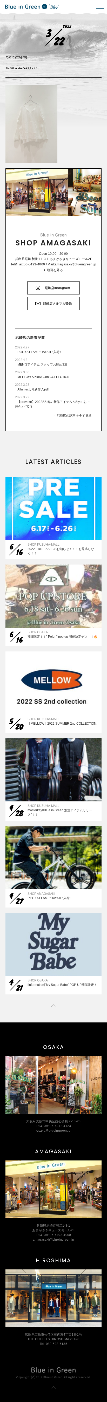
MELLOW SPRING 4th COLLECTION (43, 377)
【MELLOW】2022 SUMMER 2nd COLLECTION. (62, 723)
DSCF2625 (16, 58)
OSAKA (53, 1047)
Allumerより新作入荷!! (33, 389)
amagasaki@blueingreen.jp (75, 264)
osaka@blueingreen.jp (53, 1130)
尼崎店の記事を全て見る (74, 415)
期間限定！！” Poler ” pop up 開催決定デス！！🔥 (63, 636)
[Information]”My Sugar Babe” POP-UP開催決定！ (62, 985)
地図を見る (55, 270)
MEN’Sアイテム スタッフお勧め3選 (42, 364)
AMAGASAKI (53, 1151)
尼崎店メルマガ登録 (57, 303)
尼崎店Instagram (57, 288)
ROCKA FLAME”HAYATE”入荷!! (39, 352)
